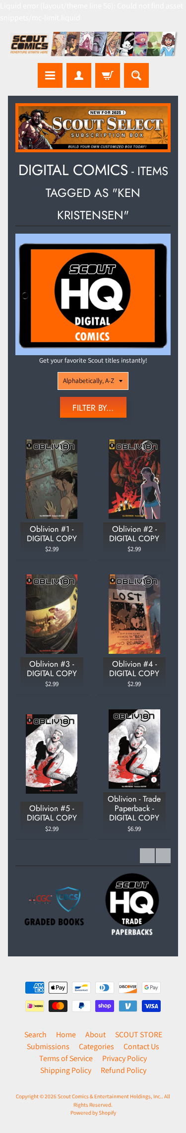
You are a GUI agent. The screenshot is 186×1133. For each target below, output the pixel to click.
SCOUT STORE (138, 1034)
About (95, 1034)
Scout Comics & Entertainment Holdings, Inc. (110, 1096)
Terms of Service (66, 1058)
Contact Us (141, 1046)
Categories (96, 1046)
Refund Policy (123, 1070)
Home (66, 1034)
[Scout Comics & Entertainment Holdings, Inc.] (93, 45)
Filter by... (93, 408)
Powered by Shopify (93, 1112)
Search (35, 1034)
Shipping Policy (65, 1070)
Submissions (48, 1046)
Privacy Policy (124, 1058)
